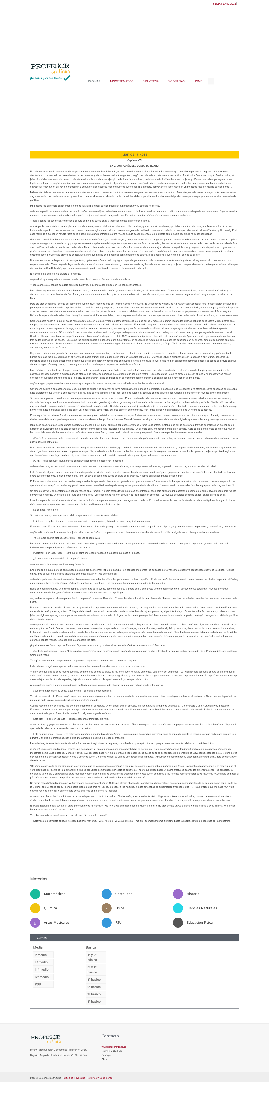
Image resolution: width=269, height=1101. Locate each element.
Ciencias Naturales (202, 908)
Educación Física (200, 922)
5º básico (94, 979)
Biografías (176, 81)
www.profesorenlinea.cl (114, 1046)
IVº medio (42, 977)
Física (119, 908)
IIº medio (41, 962)
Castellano (123, 894)
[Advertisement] (134, 32)
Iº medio (41, 955)
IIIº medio (41, 969)
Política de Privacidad (73, 1077)
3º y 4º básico (92, 969)
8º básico (94, 1001)
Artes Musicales (56, 922)
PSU (118, 922)
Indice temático (121, 81)
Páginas (94, 81)
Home (198, 81)
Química (50, 908)
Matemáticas (54, 894)
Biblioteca (151, 81)
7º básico (94, 994)
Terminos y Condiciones (100, 1077)
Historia (193, 894)
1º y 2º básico (92, 957)
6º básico (94, 987)
